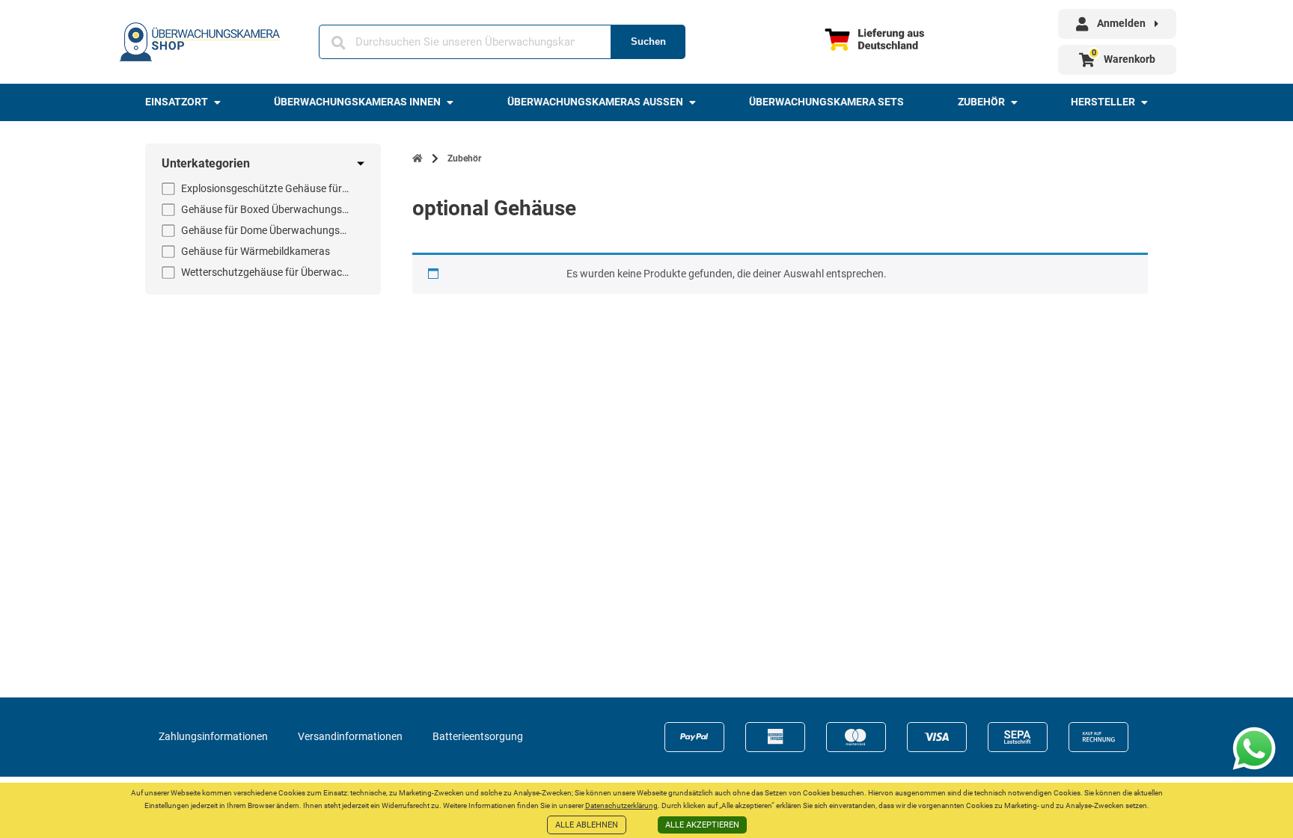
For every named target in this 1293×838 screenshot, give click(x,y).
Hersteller (1103, 102)
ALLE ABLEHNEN (586, 825)
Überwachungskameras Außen (595, 102)
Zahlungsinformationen (213, 736)
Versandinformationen (350, 736)
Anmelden (1121, 23)
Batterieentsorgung (477, 736)
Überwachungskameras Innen (357, 102)
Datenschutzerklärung (621, 805)
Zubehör (981, 102)
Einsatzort (176, 102)
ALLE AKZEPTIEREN (702, 825)
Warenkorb (1129, 59)
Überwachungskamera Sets (826, 102)
